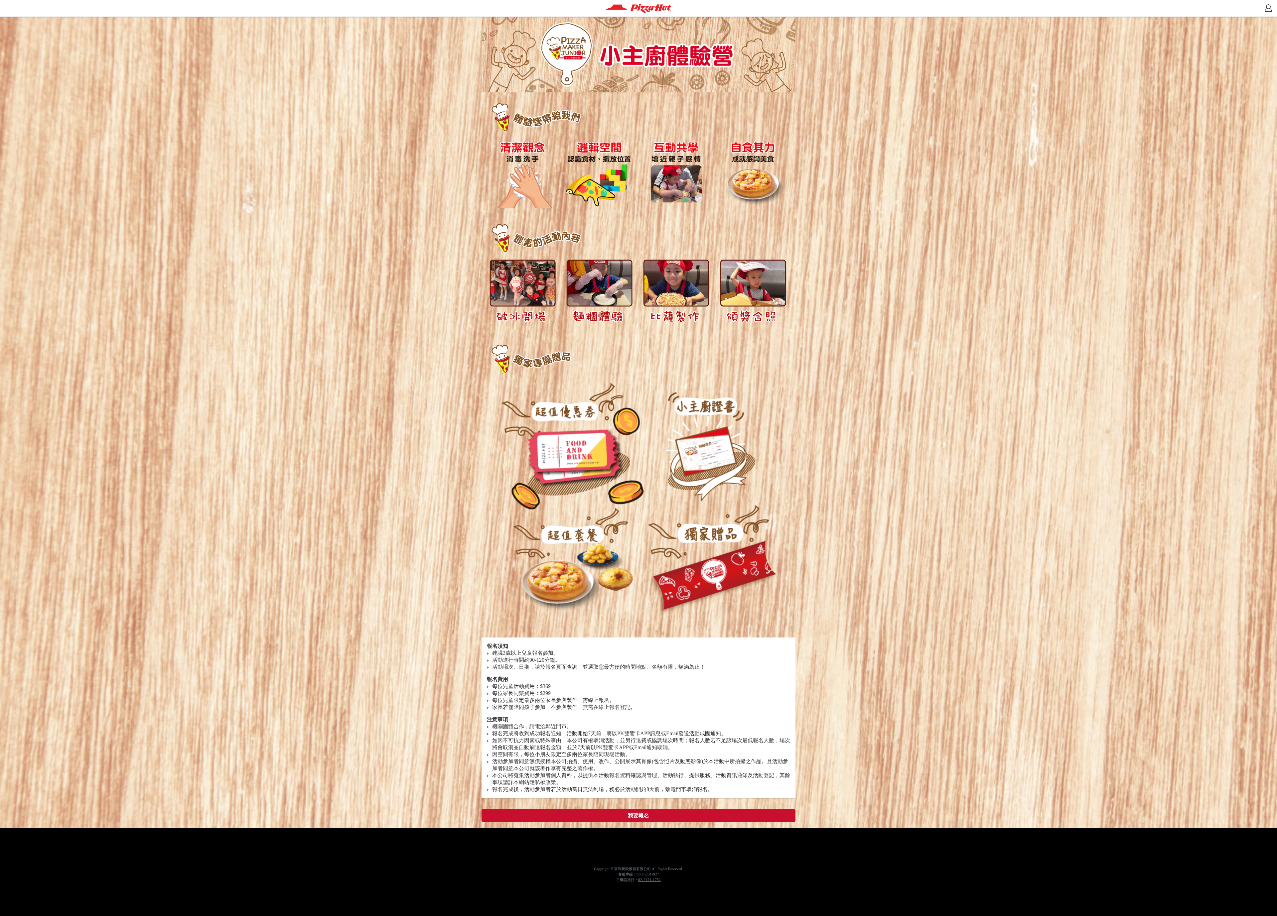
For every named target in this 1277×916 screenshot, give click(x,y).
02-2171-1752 (649, 880)
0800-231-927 (648, 874)
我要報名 (638, 815)
